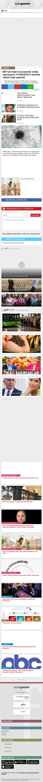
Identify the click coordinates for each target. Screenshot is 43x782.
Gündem (6, 68)
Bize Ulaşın (22, 772)
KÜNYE (4, 733)
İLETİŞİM (4, 735)
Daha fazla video (16, 248)
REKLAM (4, 774)
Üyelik (22, 697)
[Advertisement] (21, 43)
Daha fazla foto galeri (23, 310)
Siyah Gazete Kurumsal (32, 772)
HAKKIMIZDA (5, 731)
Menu (5, 10)
